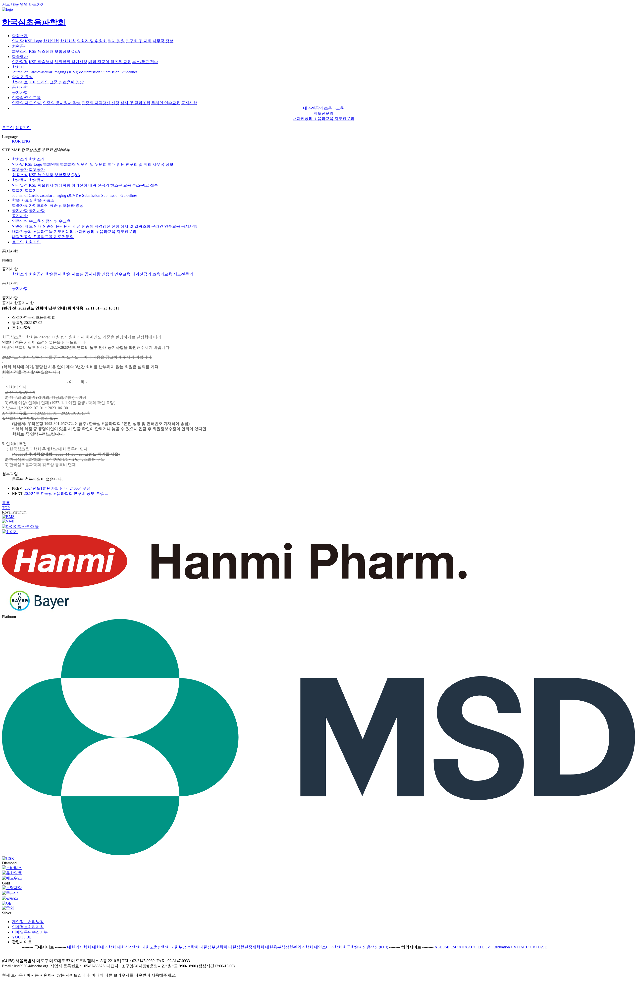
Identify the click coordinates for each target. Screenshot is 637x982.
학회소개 (20, 36)
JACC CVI (528, 947)
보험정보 (62, 51)
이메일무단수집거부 (30, 932)
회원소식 (20, 51)
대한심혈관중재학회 (246, 947)
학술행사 (20, 56)
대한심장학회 (129, 947)
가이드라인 (39, 82)
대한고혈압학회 (156, 947)
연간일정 (20, 62)
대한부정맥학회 (185, 947)
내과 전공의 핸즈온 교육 (109, 62)
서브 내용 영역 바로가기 (23, 4)
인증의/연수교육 (26, 98)
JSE (446, 947)
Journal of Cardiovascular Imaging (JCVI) (45, 72)
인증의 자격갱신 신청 (100, 103)
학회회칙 (68, 41)
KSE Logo (33, 41)
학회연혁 (51, 41)
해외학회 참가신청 (70, 62)
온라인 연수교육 (165, 103)
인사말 (18, 41)
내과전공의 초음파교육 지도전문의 (323, 118)
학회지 (18, 67)
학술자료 (20, 82)
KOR (16, 141)
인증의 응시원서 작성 (62, 103)
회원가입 (23, 128)
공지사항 (20, 87)
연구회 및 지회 (139, 41)
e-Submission (89, 72)
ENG (26, 141)
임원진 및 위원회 (92, 41)
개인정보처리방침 (28, 922)
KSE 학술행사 (41, 62)
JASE (542, 947)
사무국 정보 (163, 41)
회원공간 (20, 46)
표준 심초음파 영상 (67, 82)
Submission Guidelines (119, 72)
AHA (463, 947)
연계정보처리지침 (28, 927)
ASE (438, 947)
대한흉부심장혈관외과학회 (289, 947)
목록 (6, 503)
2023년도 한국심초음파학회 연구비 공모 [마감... (66, 493)
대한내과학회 (104, 947)
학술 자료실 (22, 77)
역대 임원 (116, 41)
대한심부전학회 (213, 947)
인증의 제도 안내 (27, 103)
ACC (472, 947)
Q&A (75, 51)
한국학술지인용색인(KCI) (365, 947)
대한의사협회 (79, 947)
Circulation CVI (505, 947)
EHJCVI (484, 947)
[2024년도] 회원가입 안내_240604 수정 (57, 488)
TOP (6, 508)
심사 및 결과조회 (135, 103)
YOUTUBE (22, 937)
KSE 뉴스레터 (41, 51)
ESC (454, 947)
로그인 (8, 128)
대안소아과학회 (328, 947)
